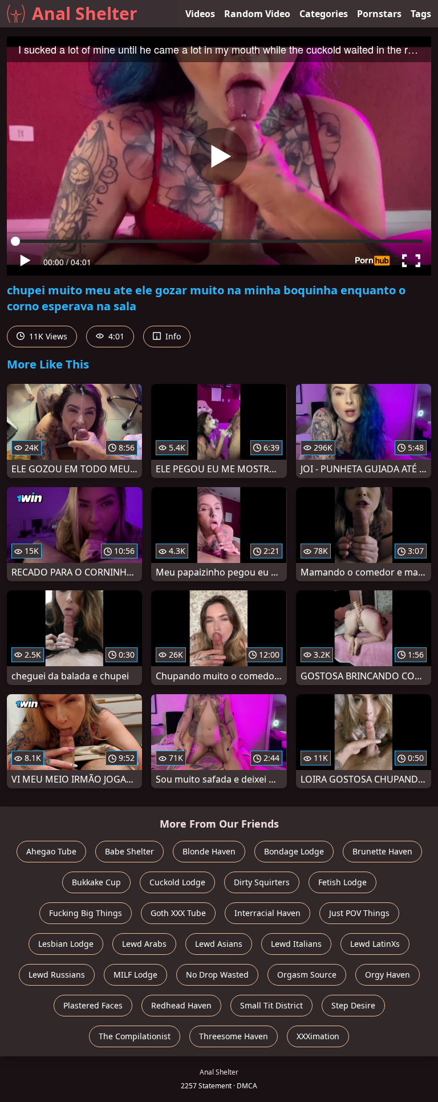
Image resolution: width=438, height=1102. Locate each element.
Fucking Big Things (85, 912)
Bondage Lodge (294, 851)
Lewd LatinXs (375, 943)
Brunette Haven (382, 851)
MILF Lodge (135, 974)
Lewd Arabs (144, 943)
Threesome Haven (233, 1036)
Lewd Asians (218, 943)
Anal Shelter (84, 13)
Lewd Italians (296, 943)
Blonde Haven (209, 851)
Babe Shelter (129, 851)
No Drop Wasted (217, 974)
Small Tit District (271, 1005)
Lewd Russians (57, 974)
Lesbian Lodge (66, 943)
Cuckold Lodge (177, 882)
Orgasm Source (306, 974)
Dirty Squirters (262, 882)
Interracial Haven (267, 912)
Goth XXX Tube (178, 912)
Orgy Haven (387, 974)
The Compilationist (135, 1036)
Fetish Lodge (342, 882)
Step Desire (353, 1005)
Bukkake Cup (96, 882)
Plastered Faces (93, 1005)
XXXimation (318, 1036)
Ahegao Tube (51, 851)
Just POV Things (359, 912)
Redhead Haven (181, 1005)
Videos (200, 13)
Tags (421, 13)
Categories (323, 13)
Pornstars (379, 13)
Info (172, 336)
